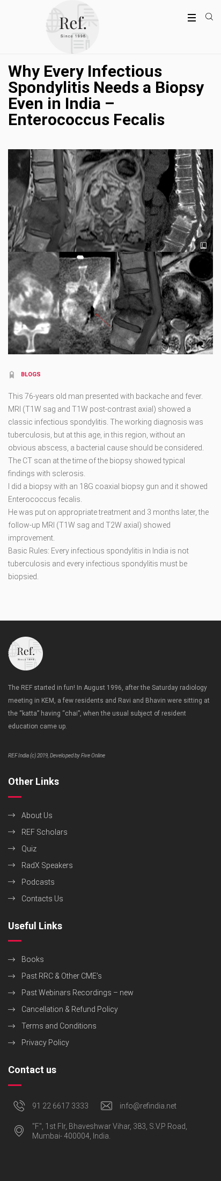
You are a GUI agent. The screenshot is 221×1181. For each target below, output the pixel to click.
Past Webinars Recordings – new (77, 992)
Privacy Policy (45, 1042)
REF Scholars (44, 832)
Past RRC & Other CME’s (61, 976)
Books (32, 959)
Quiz (28, 848)
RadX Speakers (47, 865)
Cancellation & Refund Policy (69, 1009)
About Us (37, 815)
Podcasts (38, 882)
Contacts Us (42, 898)
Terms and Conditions (59, 1026)
